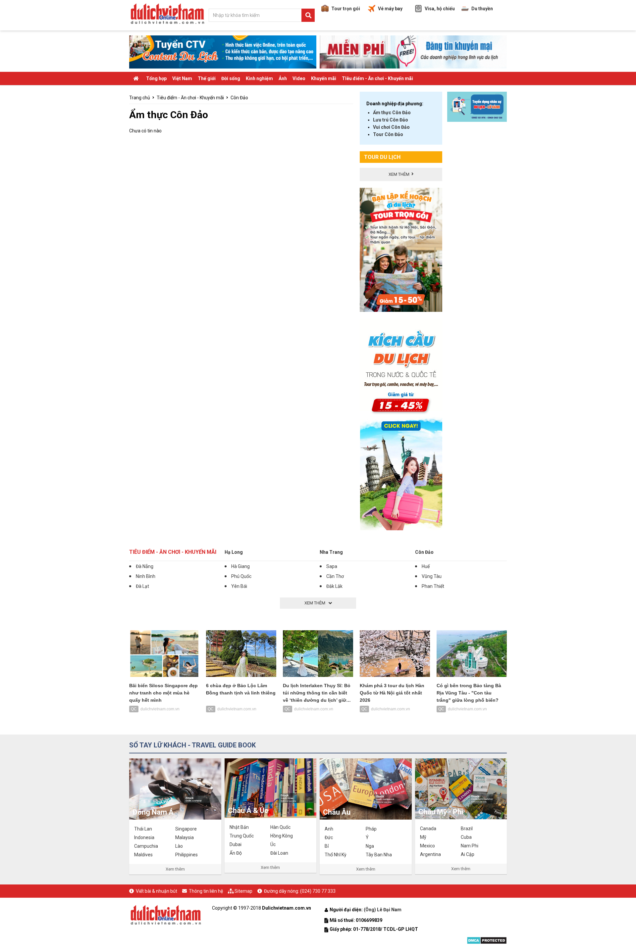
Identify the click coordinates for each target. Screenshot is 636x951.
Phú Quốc (241, 576)
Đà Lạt (142, 586)
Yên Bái (239, 586)
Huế (426, 566)
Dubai (235, 844)
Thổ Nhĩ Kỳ (335, 854)
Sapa (331, 566)
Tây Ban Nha (379, 854)
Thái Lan (143, 829)
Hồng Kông (281, 835)
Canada (428, 828)
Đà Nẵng (144, 566)
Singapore (186, 829)
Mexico (427, 845)
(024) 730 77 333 (318, 891)
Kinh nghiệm (259, 78)
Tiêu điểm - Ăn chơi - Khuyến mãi (190, 97)
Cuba (466, 837)
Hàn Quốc (280, 827)
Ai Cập (467, 854)
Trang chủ (139, 97)
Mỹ (423, 837)
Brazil (467, 828)
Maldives (143, 854)
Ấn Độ (236, 853)
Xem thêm (175, 869)
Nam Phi (469, 845)
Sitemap (243, 891)
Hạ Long (234, 552)
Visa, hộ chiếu (440, 8)
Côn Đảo (239, 97)
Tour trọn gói (345, 8)
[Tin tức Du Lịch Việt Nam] (165, 914)
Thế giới (207, 78)
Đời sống (230, 78)
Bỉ (327, 846)
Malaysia (184, 837)
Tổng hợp (156, 78)
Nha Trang (331, 552)
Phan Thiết (433, 586)
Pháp (371, 829)
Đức (329, 837)
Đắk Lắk (334, 586)
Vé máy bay (390, 8)
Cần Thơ (335, 576)
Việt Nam (182, 78)
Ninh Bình (145, 576)
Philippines (186, 854)
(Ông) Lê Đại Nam (383, 909)
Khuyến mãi (323, 78)
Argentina (430, 854)
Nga (370, 846)
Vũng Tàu (432, 576)
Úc (273, 844)
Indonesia (144, 837)
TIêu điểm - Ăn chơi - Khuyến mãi (377, 78)
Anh (329, 829)
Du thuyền (482, 8)
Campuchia (146, 846)
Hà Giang (240, 566)
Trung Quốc (242, 835)
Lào (179, 846)
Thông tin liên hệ (206, 891)
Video (298, 78)
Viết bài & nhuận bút (156, 891)
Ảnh (283, 78)
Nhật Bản (239, 827)
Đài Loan (279, 853)
